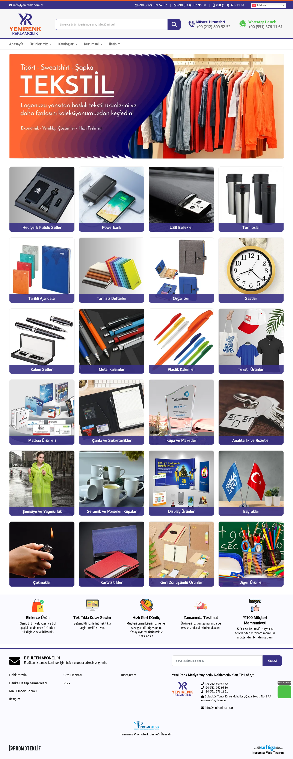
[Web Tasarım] (268, 748)
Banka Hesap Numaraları (28, 683)
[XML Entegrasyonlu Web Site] (76, 748)
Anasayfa (16, 44)
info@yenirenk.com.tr (27, 5)
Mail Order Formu (23, 691)
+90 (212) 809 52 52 (152, 5)
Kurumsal (92, 44)
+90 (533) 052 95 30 (192, 5)
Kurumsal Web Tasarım (268, 752)
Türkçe (261, 5)
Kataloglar (66, 44)
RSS (66, 683)
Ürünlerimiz (39, 44)
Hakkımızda (18, 675)
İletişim (114, 44)
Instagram (128, 675)
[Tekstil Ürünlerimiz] (146, 106)
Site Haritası (72, 675)
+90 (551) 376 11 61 (230, 5)
